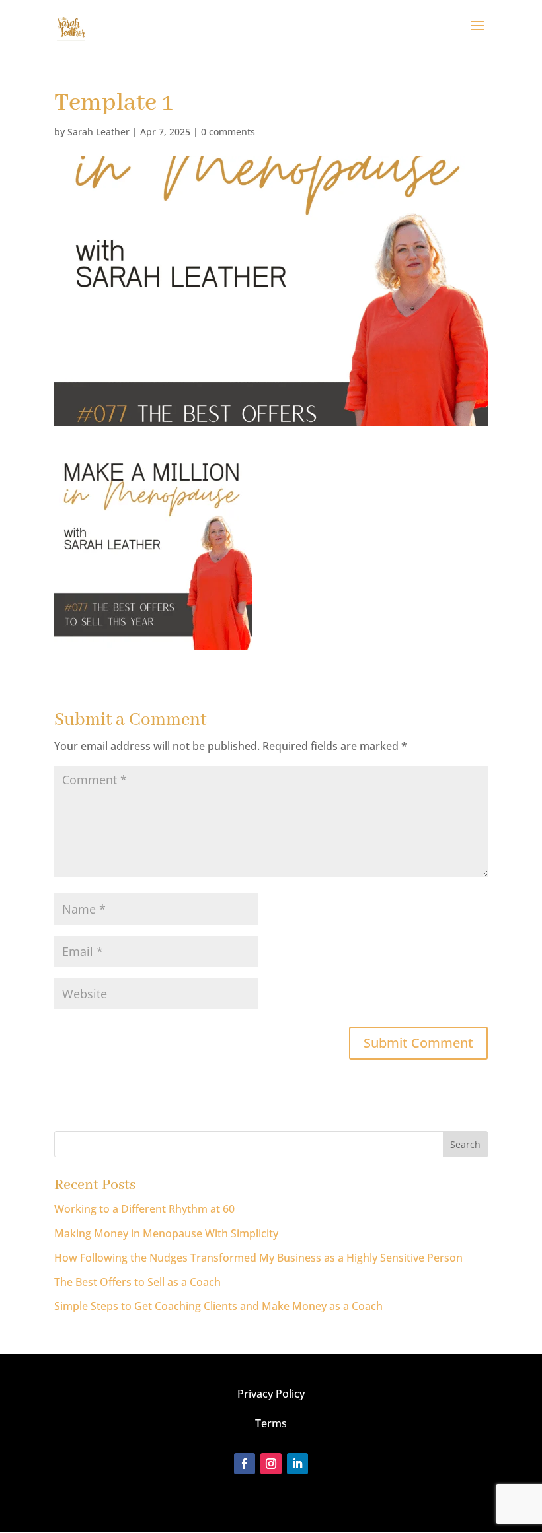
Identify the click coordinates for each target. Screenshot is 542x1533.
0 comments (228, 131)
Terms (271, 1423)
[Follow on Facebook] (244, 1463)
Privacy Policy (271, 1393)
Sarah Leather (98, 131)
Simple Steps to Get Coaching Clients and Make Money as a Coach (218, 1306)
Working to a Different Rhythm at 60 (144, 1209)
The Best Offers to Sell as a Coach (137, 1282)
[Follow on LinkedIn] (297, 1463)
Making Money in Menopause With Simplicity (166, 1233)
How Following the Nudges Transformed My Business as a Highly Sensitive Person (258, 1257)
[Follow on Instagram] (271, 1463)
